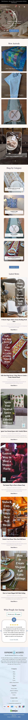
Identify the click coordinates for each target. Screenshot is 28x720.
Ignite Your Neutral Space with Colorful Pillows (14, 431)
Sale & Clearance (4, 1)
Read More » (14, 329)
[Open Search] (19, 7)
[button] (2, 143)
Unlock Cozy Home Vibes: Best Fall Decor (14, 539)
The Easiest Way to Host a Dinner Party (14, 485)
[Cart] (15, 7)
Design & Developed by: (14, 717)
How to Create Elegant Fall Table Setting (14, 593)
